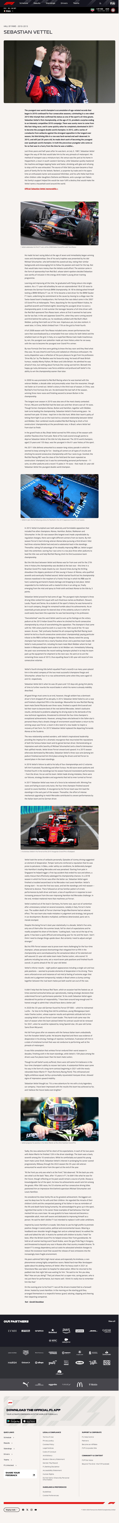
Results (37, 3)
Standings (50, 3)
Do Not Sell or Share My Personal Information (56, 1479)
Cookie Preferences (51, 1495)
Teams (76, 3)
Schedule (24, 3)
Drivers (64, 3)
